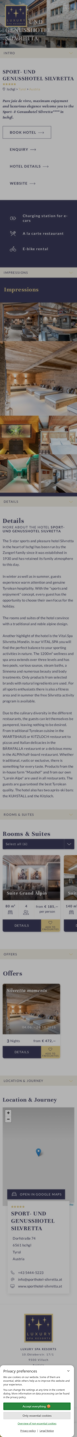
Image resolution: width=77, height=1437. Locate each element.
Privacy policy (28, 1430)
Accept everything (34, 1406)
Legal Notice (47, 1430)
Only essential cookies (37, 1415)
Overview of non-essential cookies (37, 1423)
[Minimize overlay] (68, 1370)
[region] (37, 1387)
